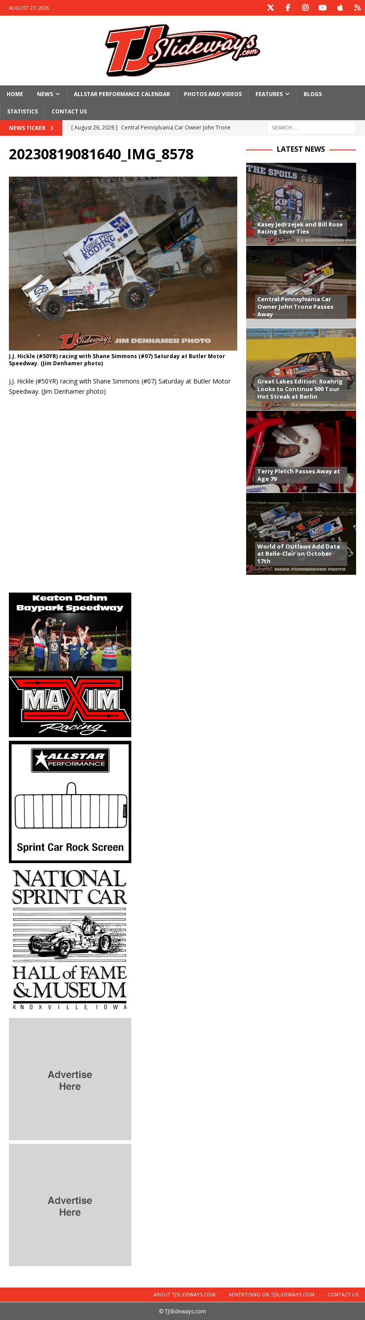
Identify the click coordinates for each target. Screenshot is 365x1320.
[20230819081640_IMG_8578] (123, 345)
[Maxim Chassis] (70, 732)
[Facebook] (288, 8)
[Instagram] (305, 8)
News (45, 94)
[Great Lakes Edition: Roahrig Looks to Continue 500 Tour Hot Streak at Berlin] (301, 369)
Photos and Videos (213, 94)
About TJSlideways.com (184, 1294)
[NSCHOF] (70, 1009)
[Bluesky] (357, 8)
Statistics (22, 111)
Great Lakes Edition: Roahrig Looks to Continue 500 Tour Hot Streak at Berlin (300, 388)
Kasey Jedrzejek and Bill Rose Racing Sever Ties (300, 228)
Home (15, 94)
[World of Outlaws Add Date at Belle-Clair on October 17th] (301, 533)
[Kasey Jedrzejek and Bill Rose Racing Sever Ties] (301, 204)
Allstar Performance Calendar (122, 94)
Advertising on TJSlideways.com (271, 1294)
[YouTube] (322, 8)
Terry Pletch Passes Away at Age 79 (298, 475)
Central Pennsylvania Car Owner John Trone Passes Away (295, 306)
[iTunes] (340, 8)
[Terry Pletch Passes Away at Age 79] (301, 451)
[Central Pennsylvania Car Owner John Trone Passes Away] (301, 286)
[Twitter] (270, 8)
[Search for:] (311, 127)
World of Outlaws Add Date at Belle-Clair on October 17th (298, 553)
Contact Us (69, 111)
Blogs (313, 94)
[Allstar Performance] (70, 858)
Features (269, 94)
